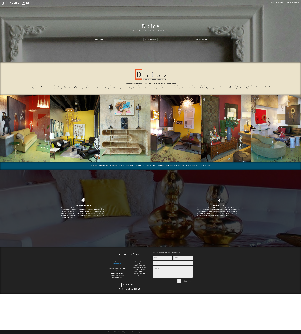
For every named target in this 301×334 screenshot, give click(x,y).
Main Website (100, 39)
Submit (187, 281)
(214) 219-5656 (150, 39)
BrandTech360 (112, 332)
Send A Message (201, 39)
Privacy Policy (136, 332)
